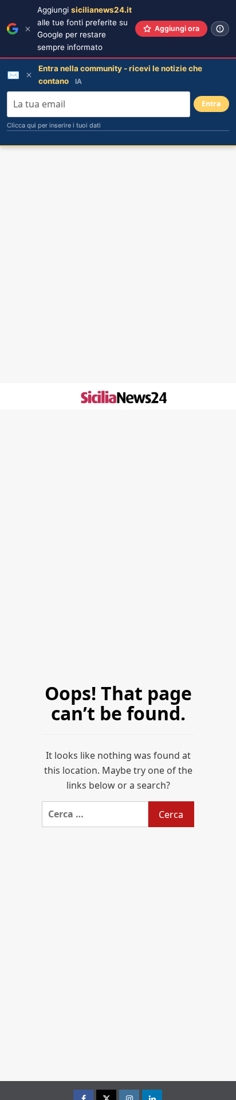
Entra (211, 104)
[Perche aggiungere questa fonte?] (220, 28)
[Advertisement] (118, 264)
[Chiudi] (28, 29)
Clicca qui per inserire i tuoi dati (54, 125)
